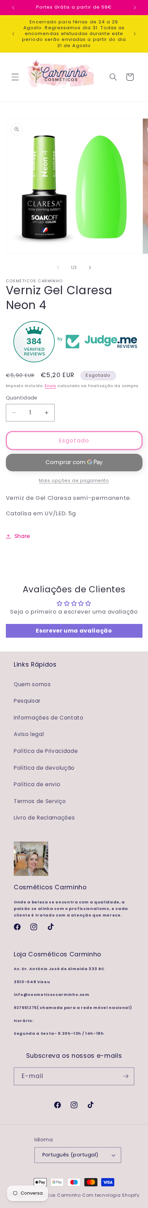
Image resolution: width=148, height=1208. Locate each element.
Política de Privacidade (46, 751)
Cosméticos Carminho (54, 1195)
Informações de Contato (49, 717)
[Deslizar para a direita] (89, 267)
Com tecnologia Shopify (111, 1195)
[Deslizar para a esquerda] (58, 267)
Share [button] (22, 536)
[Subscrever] (125, 1076)
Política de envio (37, 784)
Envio (50, 385)
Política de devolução (44, 767)
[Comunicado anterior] (13, 7)
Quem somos (32, 684)
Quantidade (22, 397)
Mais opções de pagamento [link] (74, 480)
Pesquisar (27, 700)
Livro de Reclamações (44, 817)
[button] (15, 77)
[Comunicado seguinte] (134, 7)
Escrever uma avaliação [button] (74, 631)
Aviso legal (29, 734)
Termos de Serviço (40, 801)
